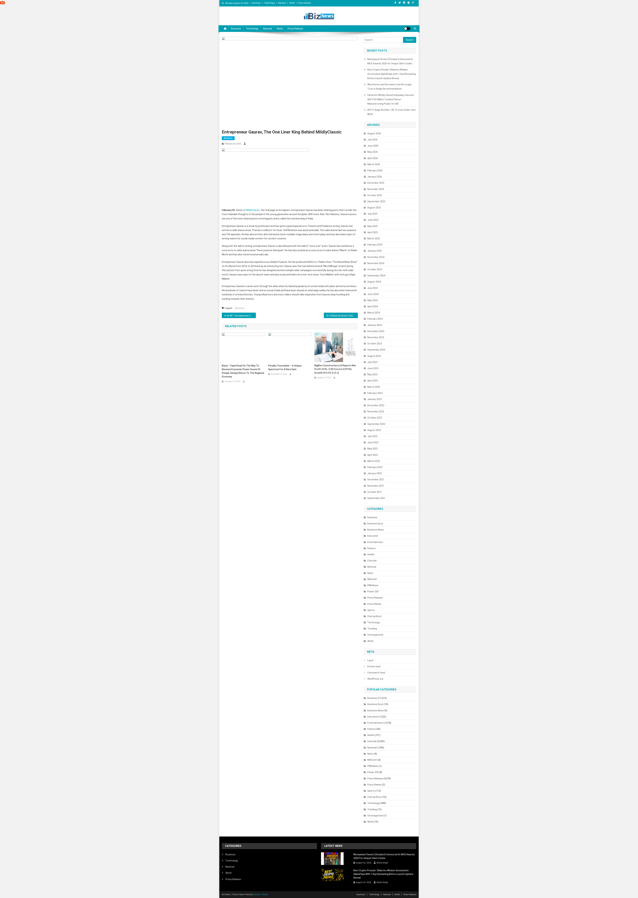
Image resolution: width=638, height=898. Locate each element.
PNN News (372, 585)
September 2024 (376, 275)
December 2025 (375, 182)
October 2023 (374, 343)
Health (370, 554)
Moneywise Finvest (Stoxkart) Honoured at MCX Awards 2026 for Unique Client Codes (390, 61)
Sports (371, 610)
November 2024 (375, 263)
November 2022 (375, 411)
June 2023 (372, 368)
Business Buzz (375, 523)
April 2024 (372, 306)
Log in (370, 660)
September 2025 (376, 201)
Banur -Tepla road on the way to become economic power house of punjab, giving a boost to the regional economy (243, 371)
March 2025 (373, 238)
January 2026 (374, 176)
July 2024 (372, 288)
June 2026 (372, 145)
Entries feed (373, 666)
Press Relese (374, 604)
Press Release (304, 3)
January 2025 (374, 250)
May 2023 (372, 374)
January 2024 (374, 325)
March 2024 (373, 312)
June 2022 (372, 442)
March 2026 (373, 164)
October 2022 (374, 417)
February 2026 (374, 170)
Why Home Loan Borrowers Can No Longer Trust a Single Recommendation (389, 86)
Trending (372, 628)
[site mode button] (407, 28)
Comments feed (376, 672)
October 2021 (374, 492)
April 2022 (372, 455)
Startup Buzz (374, 616)
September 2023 (376, 349)
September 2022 (376, 424)
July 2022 (372, 436)
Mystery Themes (260, 894)
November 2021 (375, 485)
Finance (371, 548)
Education (372, 536)
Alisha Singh (382, 863)
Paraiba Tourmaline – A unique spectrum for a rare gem (284, 367)
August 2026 (374, 133)
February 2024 (374, 318)
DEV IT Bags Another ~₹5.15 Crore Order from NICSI (391, 112)
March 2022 (373, 461)
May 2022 (372, 448)
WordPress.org (375, 678)
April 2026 (372, 158)
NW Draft (372, 579)
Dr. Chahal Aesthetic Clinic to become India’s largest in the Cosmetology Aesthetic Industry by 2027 (342, 315)
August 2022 (374, 430)
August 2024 (374, 281)
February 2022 (374, 467)
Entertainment (375, 542)
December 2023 (375, 331)
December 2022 (375, 405)
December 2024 (375, 257)
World (292, 3)
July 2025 (372, 213)
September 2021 (376, 498)
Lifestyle (372, 560)
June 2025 (372, 220)
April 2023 (372, 380)
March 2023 (373, 387)
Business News (375, 529)
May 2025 (372, 226)
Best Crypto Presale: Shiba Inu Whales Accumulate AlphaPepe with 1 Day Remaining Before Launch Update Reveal (391, 74)
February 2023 (374, 393)
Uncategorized (375, 634)
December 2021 (375, 479)
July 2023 (372, 362)
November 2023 (375, 337)
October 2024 (374, 269)
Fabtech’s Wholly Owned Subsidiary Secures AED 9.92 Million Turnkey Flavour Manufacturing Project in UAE (390, 99)
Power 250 (373, 591)
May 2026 (372, 152)
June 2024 (372, 294)
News (370, 573)
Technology (269, 3)
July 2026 (372, 139)
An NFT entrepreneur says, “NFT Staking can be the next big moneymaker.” (241, 315)
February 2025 (374, 244)
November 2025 (375, 189)
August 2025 (374, 207)
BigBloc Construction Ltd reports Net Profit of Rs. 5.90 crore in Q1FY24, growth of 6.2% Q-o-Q (335, 369)
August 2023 (374, 356)
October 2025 (374, 195)
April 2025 (372, 232)
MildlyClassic (253, 210)
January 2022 (374, 473)
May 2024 (372, 300)
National (282, 3)
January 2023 (374, 399)
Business (256, 3)
